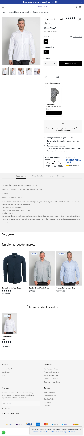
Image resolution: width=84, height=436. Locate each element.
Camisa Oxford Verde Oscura (39, 288)
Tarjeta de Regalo (50, 392)
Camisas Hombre (50, 395)
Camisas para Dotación (52, 369)
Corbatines (47, 402)
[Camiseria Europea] (42, 6)
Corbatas (47, 405)
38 (52, 41)
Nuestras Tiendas (7, 369)
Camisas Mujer (49, 399)
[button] (70, 18)
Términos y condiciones (52, 382)
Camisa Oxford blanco (7, 337)
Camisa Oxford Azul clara (65, 288)
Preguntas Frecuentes (51, 372)
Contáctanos (6, 372)
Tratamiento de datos (51, 375)
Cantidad (47, 58)
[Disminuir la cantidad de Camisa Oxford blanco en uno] (46, 63)
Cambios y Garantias (51, 379)
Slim (46, 52)
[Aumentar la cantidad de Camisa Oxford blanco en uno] (54, 63)
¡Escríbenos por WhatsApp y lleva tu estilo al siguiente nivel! (53, 432)
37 (46, 41)
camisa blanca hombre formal (19, 12)
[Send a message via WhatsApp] (3, 432)
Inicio (3, 12)
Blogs (3, 375)
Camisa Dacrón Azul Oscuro (12, 288)
